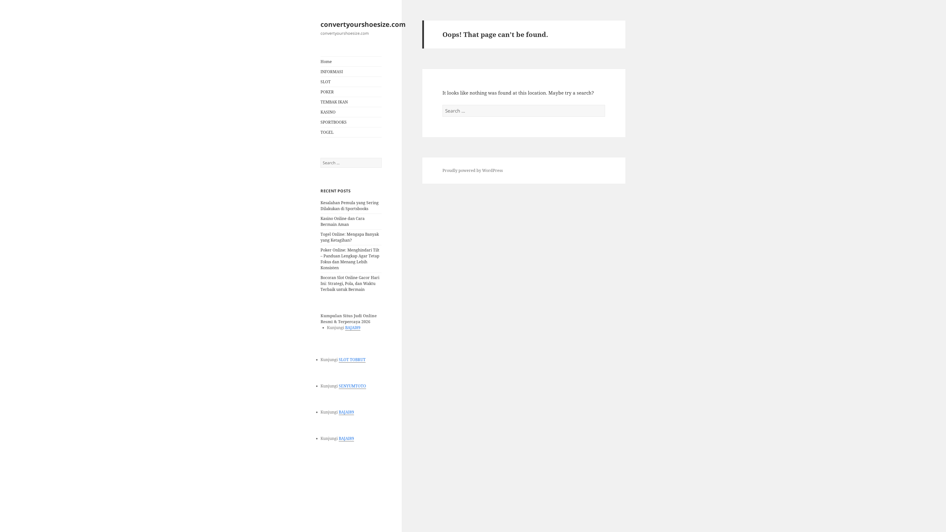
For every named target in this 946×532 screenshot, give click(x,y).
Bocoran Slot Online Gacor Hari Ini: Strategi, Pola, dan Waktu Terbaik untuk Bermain (350, 283)
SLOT (326, 81)
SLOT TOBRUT (352, 359)
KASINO (328, 112)
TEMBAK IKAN (334, 102)
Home (326, 61)
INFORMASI (332, 71)
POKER (327, 92)
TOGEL (327, 132)
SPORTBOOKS (334, 122)
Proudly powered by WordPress (472, 170)
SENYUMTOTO (352, 386)
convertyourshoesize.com (363, 24)
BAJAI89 (352, 327)
